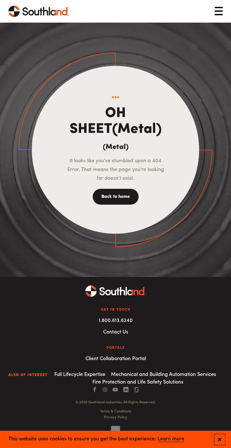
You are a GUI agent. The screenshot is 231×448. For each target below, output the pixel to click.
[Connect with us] (136, 390)
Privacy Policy (115, 417)
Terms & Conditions (115, 411)
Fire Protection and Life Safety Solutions (137, 382)
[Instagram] (105, 390)
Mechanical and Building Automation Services (163, 374)
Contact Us (115, 332)
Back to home (115, 196)
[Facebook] (94, 390)
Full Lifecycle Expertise (79, 374)
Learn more (170, 439)
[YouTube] (115, 390)
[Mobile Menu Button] (219, 11)
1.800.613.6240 (116, 320)
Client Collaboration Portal (115, 359)
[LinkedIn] (125, 390)
